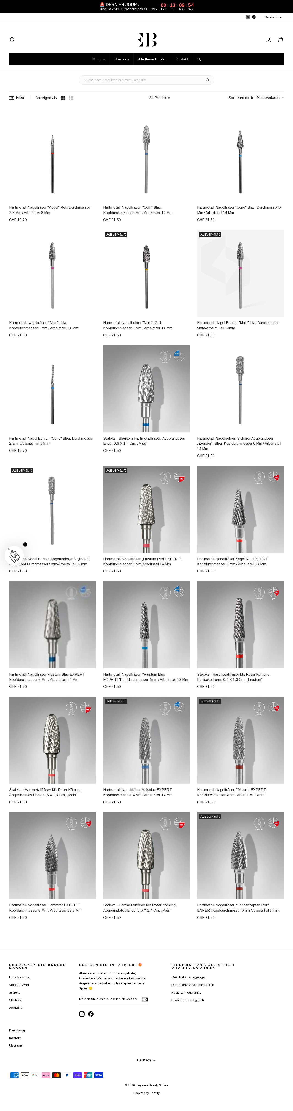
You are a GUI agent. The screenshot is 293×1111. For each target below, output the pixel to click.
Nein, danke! (176, 612)
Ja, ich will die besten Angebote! (176, 586)
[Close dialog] (230, 495)
